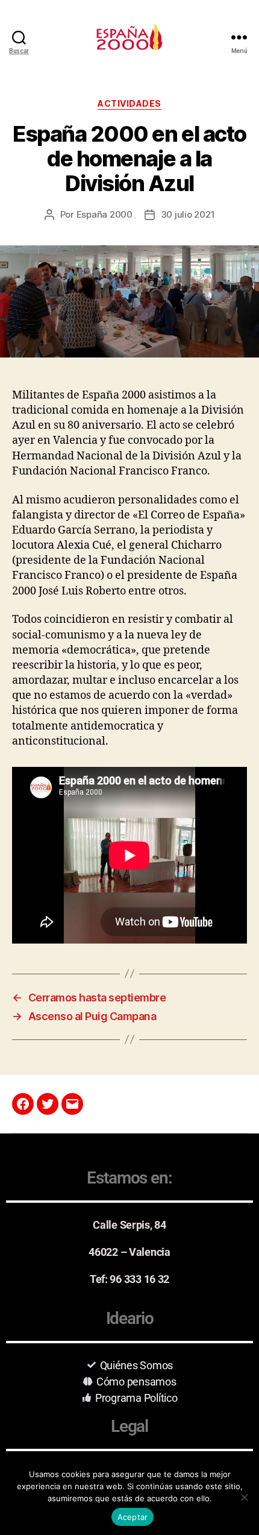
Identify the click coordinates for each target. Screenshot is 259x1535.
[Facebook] (23, 1104)
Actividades (129, 103)
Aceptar (132, 1517)
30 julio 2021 (188, 214)
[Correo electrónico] (72, 1104)
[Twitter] (47, 1104)
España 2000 (104, 214)
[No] (244, 1497)
